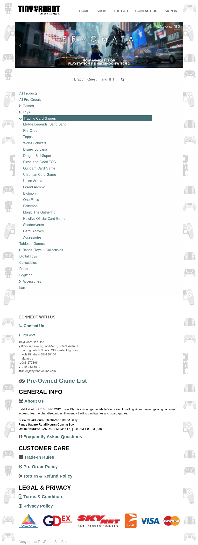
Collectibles (28, 262)
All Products (28, 93)
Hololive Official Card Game (44, 218)
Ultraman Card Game (39, 174)
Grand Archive (34, 186)
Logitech (25, 274)
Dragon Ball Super (37, 155)
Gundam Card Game (39, 168)
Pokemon (30, 205)
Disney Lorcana (35, 149)
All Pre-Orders (30, 99)
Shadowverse (33, 224)
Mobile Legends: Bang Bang (44, 124)
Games (28, 105)
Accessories (32, 237)
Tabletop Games (32, 243)
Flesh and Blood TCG (39, 161)
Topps (28, 136)
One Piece (31, 199)
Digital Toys (28, 256)
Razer (23, 268)
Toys (26, 112)
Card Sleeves (33, 230)
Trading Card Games (40, 118)
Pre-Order (31, 130)
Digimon (29, 193)
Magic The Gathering (39, 212)
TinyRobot (28, 334)
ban (22, 287)
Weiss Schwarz (34, 142)
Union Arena (32, 180)
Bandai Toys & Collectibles (43, 249)
